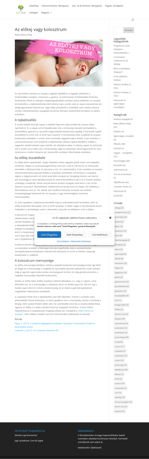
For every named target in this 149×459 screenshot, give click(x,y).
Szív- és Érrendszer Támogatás (87, 6)
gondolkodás (122, 286)
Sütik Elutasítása (74, 234)
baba (119, 226)
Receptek (118, 165)
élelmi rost (121, 406)
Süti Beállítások (100, 234)
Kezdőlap (34, 6)
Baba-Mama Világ (23, 34)
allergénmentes (122, 212)
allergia (119, 208)
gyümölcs (120, 291)
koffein (119, 309)
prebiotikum (121, 328)
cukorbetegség (122, 240)
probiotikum (121, 332)
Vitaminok (118, 191)
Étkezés (117, 143)
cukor (118, 235)
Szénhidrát (119, 169)
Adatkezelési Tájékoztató (81, 241)
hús (118, 300)
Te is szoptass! (39, 330)
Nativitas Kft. (52, 330)
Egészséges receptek (124, 136)
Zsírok (116, 195)
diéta (119, 249)
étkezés (120, 411)
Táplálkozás (119, 182)
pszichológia (121, 337)
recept (119, 342)
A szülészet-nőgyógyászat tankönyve (46, 323)
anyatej (119, 221)
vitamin (119, 383)
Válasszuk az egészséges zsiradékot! (120, 104)
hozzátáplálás (122, 295)
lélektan (120, 319)
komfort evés (121, 314)
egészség (120, 254)
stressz (119, 346)
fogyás (119, 268)
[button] (110, 217)
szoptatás (120, 351)
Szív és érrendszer (123, 174)
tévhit (118, 379)
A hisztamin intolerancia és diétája (121, 60)
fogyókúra (121, 272)
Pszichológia (120, 160)
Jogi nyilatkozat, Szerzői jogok (29, 440)
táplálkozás (121, 369)
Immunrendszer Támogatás (55, 6)
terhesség (121, 365)
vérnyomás (120, 388)
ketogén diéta (121, 305)
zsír (118, 393)
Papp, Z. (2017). (22, 323)
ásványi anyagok (123, 402)
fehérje (119, 258)
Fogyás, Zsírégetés (114, 6)
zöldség (120, 397)
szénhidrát (121, 355)
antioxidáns (121, 217)
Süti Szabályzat (63, 241)
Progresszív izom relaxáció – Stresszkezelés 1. (122, 49)
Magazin (45, 13)
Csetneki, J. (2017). (24, 330)
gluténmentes (122, 281)
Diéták (117, 131)
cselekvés (120, 231)
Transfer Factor (121, 186)
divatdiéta (120, 245)
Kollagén (33, 13)
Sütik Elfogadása (49, 234)
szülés (119, 360)
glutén (119, 277)
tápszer (119, 374)
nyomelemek (121, 323)
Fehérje (117, 148)
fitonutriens (121, 263)
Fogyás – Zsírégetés (123, 152)
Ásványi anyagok (122, 119)
